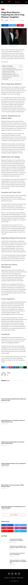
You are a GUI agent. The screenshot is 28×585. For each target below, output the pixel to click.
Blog (3, 9)
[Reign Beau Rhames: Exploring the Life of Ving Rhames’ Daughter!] (14, 36)
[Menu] (2, 2)
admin (6, 20)
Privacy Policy (20, 577)
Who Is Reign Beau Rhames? (9, 68)
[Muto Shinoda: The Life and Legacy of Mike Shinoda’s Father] (14, 476)
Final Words (5, 79)
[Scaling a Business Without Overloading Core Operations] (4, 540)
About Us (13, 577)
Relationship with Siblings (9, 71)
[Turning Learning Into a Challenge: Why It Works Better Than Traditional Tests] (4, 561)
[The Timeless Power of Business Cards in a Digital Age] (4, 554)
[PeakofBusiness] (14, 2)
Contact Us (7, 577)
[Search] (26, 2)
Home (2, 5)
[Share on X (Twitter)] (12, 25)
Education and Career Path (9, 72)
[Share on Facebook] (5, 25)
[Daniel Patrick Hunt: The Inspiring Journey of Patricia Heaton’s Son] (14, 412)
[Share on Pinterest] (20, 25)
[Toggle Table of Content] (19, 66)
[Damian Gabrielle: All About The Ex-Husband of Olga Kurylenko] (14, 455)
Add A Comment (14, 514)
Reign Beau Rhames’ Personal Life (10, 74)
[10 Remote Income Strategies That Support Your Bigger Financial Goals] (4, 547)
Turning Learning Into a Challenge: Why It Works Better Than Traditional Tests (18, 561)
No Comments (20, 20)
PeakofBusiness (15, 581)
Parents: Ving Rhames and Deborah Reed (12, 69)
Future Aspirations (7, 77)
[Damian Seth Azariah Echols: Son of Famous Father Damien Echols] (14, 433)
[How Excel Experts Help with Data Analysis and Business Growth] (14, 390)
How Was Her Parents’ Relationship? (11, 76)
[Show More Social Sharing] (25, 25)
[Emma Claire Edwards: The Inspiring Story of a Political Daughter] (14, 498)
